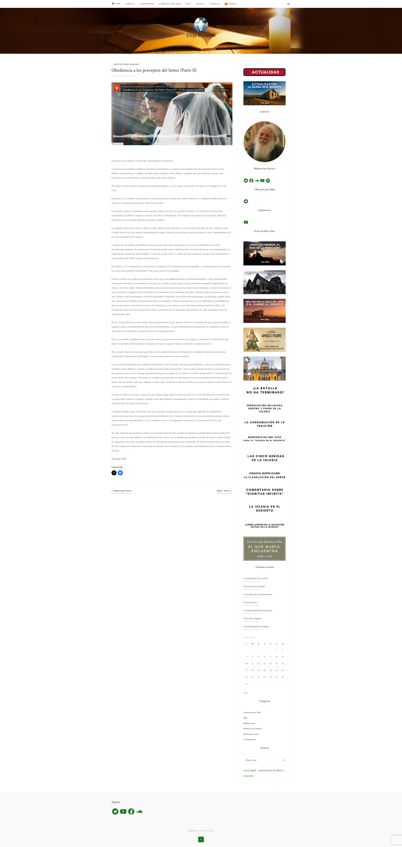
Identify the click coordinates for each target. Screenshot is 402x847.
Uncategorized (249, 739)
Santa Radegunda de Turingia (256, 626)
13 (264, 663)
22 (276, 670)
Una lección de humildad (254, 586)
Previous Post (122, 491)
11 (252, 663)
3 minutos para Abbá (170, 4)
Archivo (200, 4)
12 (258, 663)
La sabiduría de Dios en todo (255, 578)
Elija (113, 76)
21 (271, 670)
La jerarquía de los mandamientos (257, 594)
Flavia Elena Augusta (252, 618)
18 (252, 670)
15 (276, 663)
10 (246, 663)
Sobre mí (130, 4)
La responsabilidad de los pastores (257, 610)
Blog (188, 4)
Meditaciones (249, 723)
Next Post (224, 491)
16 (283, 663)
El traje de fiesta (250, 602)
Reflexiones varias (251, 734)
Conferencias (147, 4)
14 (271, 663)
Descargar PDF (119, 458)
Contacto (214, 4)
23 (283, 670)
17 (246, 670)
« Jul (245, 692)
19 (258, 670)
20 (264, 670)
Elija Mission (201, 35)
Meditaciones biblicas (126, 64)
